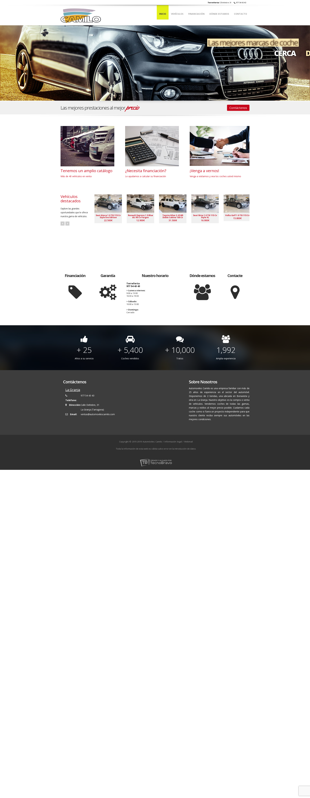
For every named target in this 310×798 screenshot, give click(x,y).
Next (67, 224)
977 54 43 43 (241, 2)
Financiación (196, 13)
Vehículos (177, 13)
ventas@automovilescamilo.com (98, 414)
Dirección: (75, 404)
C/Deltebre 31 (219, 2)
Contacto (240, 13)
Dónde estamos (219, 13)
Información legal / (174, 441)
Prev (63, 224)
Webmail (188, 441)
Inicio (162, 13)
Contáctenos (238, 108)
